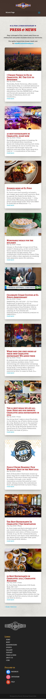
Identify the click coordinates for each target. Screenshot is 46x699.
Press (19, 81)
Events (9, 647)
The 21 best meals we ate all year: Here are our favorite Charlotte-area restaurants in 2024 (23, 411)
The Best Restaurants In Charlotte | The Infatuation (21, 522)
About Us (9, 658)
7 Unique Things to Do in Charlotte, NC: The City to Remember (20, 77)
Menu (8, 642)
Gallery (9, 650)
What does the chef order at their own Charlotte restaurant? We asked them (21, 353)
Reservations (11, 645)
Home (8, 640)
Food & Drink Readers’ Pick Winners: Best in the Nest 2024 (22, 468)
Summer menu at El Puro (19, 188)
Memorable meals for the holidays (20, 241)
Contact (9, 652)
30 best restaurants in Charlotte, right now (18, 134)
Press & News (11, 655)
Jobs (8, 660)
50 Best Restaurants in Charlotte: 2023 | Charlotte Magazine (21, 578)
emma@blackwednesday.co (23, 43)
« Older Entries (10, 607)
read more (10, 98)
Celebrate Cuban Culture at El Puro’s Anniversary (23, 296)
